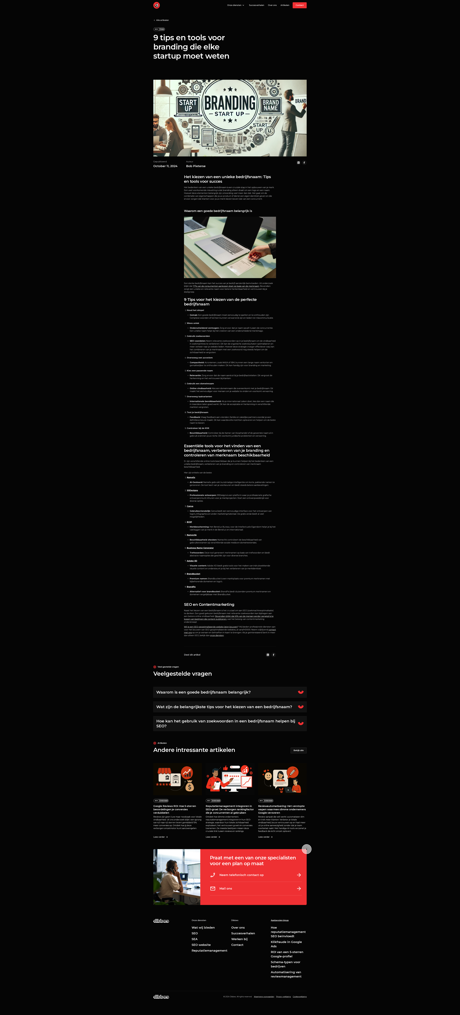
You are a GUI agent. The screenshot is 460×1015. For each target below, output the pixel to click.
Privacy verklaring (283, 997)
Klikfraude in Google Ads (286, 944)
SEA (195, 939)
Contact (237, 945)
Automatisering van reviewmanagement (286, 974)
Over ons (272, 5)
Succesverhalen (256, 5)
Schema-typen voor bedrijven (285, 964)
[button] (236, 5)
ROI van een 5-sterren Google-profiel (287, 954)
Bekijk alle (299, 750)
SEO (195, 933)
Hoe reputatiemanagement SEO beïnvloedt (288, 932)
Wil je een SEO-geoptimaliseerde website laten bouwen (211, 627)
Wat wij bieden (203, 927)
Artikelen (285, 5)
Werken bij (239, 939)
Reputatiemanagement (209, 950)
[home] (156, 5)
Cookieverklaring (300, 997)
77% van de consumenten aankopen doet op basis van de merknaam (226, 286)
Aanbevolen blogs (280, 920)
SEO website (201, 945)
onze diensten (217, 635)
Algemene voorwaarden (264, 997)
